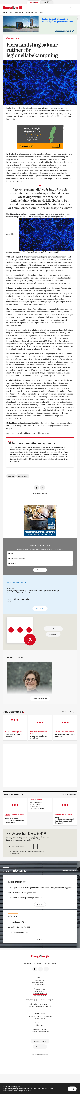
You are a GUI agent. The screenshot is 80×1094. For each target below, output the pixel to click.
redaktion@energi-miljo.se (40, 1031)
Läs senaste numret (53, 629)
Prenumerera (53, 634)
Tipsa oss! (47, 963)
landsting (11, 476)
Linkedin (40, 969)
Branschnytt (19, 12)
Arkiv (41, 12)
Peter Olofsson (40, 1019)
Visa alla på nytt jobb (40, 698)
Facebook (34, 969)
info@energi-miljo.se (40, 993)
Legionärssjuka (23, 476)
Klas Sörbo (40, 1025)
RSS (46, 969)
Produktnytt (29, 12)
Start (5, 12)
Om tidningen (37, 963)
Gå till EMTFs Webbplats (68, 870)
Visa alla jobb (40, 608)
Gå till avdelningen (69, 712)
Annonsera (27, 963)
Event (36, 12)
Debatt (11, 12)
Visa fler (40, 904)
